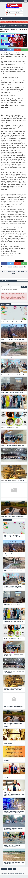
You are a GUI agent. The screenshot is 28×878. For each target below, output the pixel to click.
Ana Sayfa (9, 12)
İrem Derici (15, 266)
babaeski (10, 266)
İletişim (17, 12)
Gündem (12, 25)
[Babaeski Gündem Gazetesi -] (14, 5)
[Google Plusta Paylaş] (17, 49)
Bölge (9, 25)
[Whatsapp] (24, 49)
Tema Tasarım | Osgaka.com (14, 877)
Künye (14, 869)
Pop (25, 266)
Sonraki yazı (14, 275)
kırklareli (21, 266)
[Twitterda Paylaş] (10, 49)
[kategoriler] (26, 18)
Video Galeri (10, 15)
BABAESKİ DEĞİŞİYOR (11, 21)
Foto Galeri (18, 15)
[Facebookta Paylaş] (3, 49)
